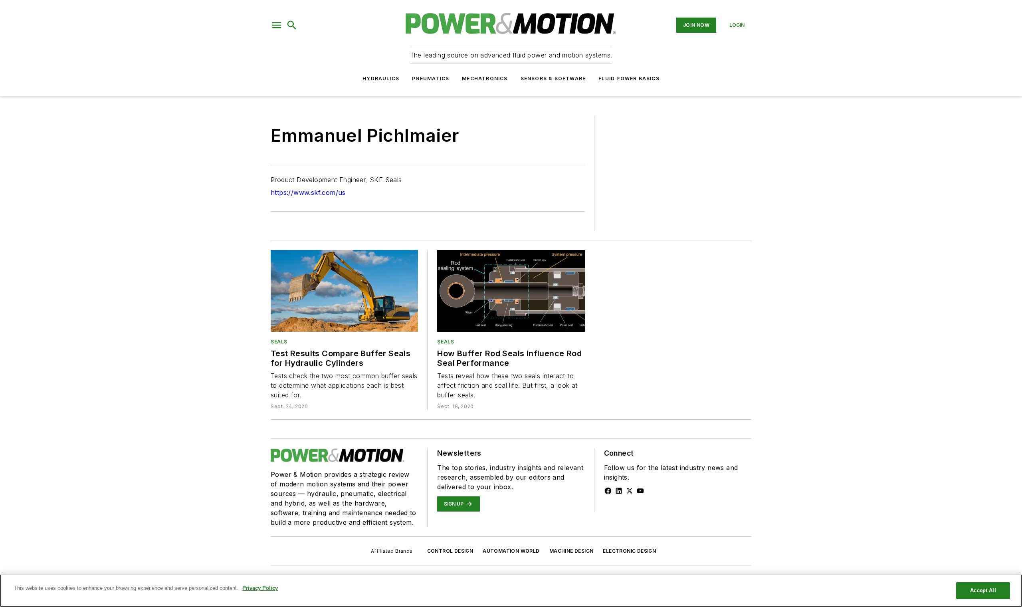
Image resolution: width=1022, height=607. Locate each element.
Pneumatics (430, 78)
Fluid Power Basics (629, 78)
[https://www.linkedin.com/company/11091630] (619, 491)
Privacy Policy (260, 588)
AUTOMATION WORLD (511, 551)
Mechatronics (484, 78)
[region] (511, 590)
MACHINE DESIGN (571, 551)
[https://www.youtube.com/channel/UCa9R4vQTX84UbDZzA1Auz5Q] (640, 491)
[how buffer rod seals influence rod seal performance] (510, 291)
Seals (279, 342)
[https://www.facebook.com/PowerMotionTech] (608, 491)
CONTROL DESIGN (450, 551)
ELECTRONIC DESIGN (629, 551)
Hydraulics (380, 78)
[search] (292, 25)
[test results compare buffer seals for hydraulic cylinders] (344, 291)
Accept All (983, 590)
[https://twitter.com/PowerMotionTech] (630, 491)
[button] (277, 25)
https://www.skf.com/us (308, 192)
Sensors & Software (553, 78)
